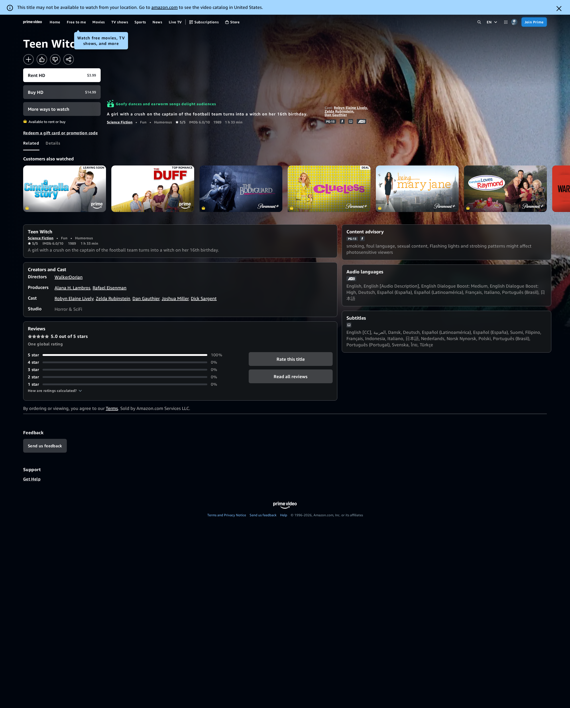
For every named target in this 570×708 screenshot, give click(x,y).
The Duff (152, 188)
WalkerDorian (69, 277)
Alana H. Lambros (72, 287)
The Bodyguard (241, 188)
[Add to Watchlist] (28, 59)
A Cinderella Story (64, 188)
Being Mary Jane (417, 188)
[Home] (32, 22)
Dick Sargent (204, 298)
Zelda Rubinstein (339, 111)
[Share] (68, 59)
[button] (55, 390)
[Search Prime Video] (479, 22)
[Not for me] (55, 59)
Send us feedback (263, 515)
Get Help (32, 478)
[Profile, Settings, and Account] (514, 22)
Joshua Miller (175, 298)
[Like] (42, 59)
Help (283, 515)
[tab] (31, 143)
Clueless (329, 188)
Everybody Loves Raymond (505, 188)
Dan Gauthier (336, 115)
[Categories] (505, 22)
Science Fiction (119, 122)
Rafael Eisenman (109, 287)
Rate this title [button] (291, 359)
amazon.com (164, 7)
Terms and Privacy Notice (226, 515)
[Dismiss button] (559, 8)
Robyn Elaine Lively (350, 107)
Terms (112, 408)
